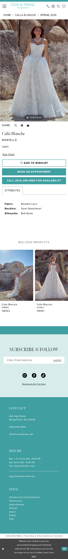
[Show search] (58, 6)
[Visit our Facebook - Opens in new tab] (34, 375)
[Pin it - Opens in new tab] (22, 125)
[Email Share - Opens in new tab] (28, 125)
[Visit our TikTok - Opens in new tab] (43, 375)
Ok (64, 548)
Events (12, 515)
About (12, 511)
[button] (4, 6)
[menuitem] (4, 6)
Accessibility (58, 536)
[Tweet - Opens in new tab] (15, 125)
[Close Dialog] (3, 549)
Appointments (16, 504)
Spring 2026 (48, 15)
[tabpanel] (34, 70)
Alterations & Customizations (24, 497)
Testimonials (15, 500)
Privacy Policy (29, 536)
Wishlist (13, 508)
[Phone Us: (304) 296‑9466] (48, 6)
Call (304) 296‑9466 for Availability (34, 180)
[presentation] (16, 275)
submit (57, 360)
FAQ (11, 519)
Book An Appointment (34, 172)
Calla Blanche (25, 15)
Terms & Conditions (44, 536)
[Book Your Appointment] (53, 6)
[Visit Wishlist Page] (64, 6)
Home (7, 15)
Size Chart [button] (8, 154)
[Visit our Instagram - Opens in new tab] (24, 375)
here (34, 556)
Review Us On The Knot (34, 384)
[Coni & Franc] (23, 6)
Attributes (12, 190)
